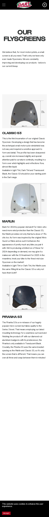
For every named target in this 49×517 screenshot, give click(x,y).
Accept (6, 513)
